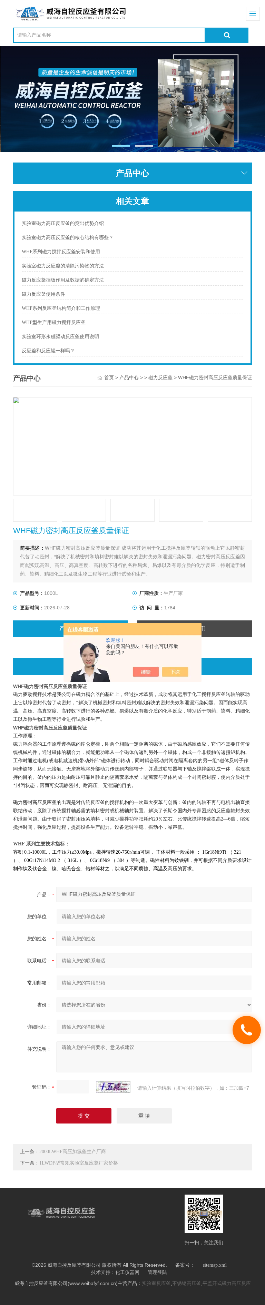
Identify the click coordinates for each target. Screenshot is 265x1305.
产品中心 (129, 377)
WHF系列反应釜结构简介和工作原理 (61, 308)
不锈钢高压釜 (186, 1283)
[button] (121, 146)
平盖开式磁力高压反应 (227, 1283)
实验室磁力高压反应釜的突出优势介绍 (63, 223)
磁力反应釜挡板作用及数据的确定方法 (63, 280)
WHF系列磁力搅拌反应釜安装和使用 (61, 251)
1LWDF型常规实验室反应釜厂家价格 (78, 1163)
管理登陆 (157, 1272)
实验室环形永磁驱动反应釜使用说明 (60, 336)
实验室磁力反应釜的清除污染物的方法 (63, 265)
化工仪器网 (127, 1272)
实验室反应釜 (156, 1283)
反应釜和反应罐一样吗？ (48, 350)
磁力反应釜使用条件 (43, 294)
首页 (109, 377)
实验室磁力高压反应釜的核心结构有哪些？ (68, 237)
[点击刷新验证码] (113, 1087)
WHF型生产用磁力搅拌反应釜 (54, 322)
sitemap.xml (215, 1265)
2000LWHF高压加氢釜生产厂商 (72, 1151)
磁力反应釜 (160, 377)
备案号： (185, 1265)
